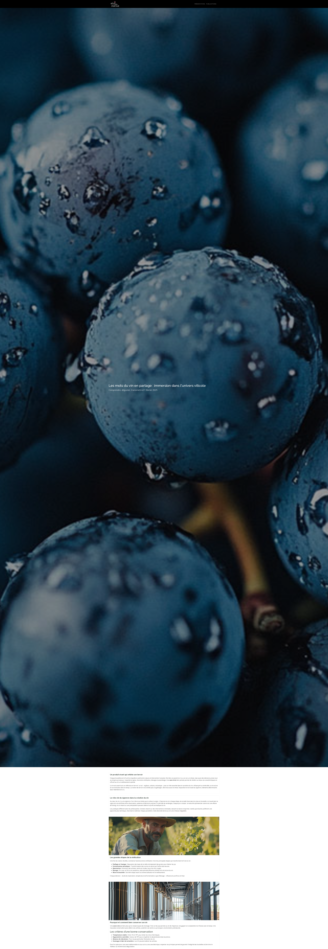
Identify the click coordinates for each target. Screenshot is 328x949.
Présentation (199, 4)
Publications (211, 4)
